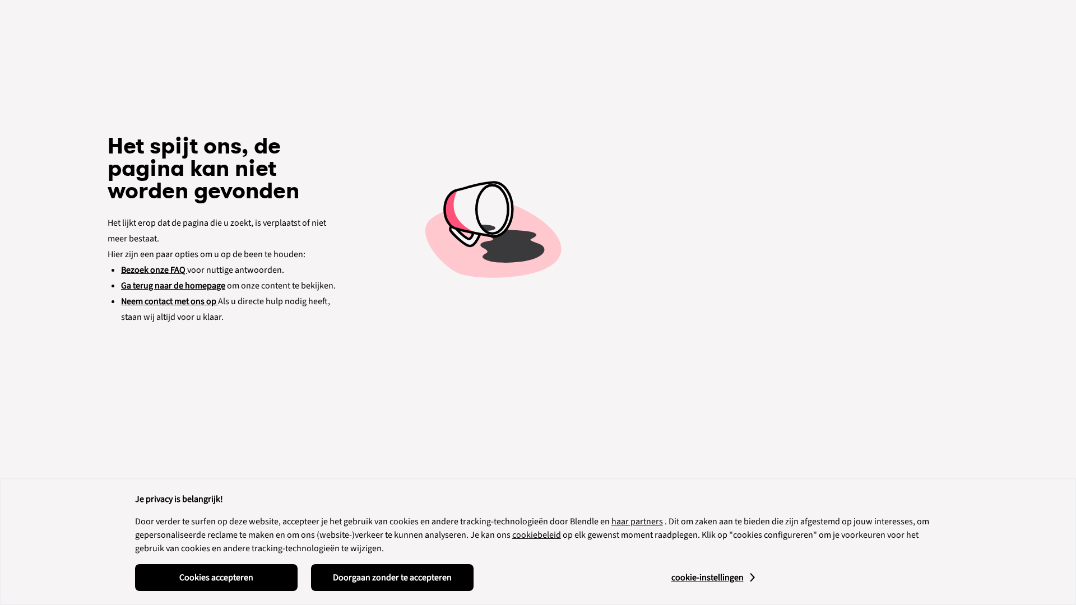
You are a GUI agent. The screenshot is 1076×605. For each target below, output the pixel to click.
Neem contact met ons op (169, 301)
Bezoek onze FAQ (154, 270)
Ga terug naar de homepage (173, 286)
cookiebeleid (536, 535)
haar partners (637, 521)
